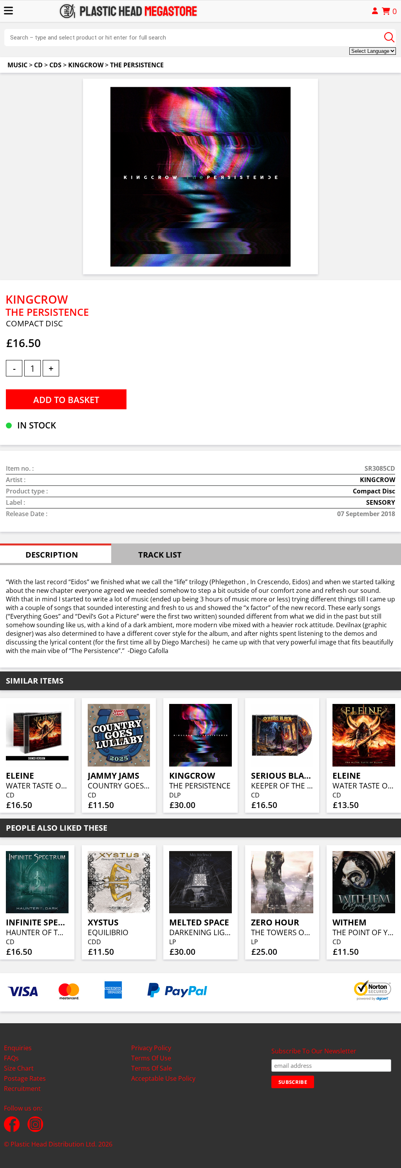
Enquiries (18, 1048)
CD (38, 65)
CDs (55, 65)
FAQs (11, 1058)
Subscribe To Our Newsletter (313, 1051)
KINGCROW (85, 65)
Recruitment (22, 1088)
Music (17, 65)
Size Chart (19, 1068)
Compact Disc (374, 491)
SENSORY (380, 502)
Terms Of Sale (151, 1068)
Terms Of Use (151, 1058)
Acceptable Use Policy (163, 1078)
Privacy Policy (151, 1048)
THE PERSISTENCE (137, 65)
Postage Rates (25, 1078)
